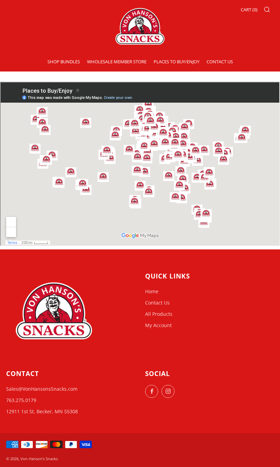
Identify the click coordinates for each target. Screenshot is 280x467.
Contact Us (220, 62)
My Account (158, 325)
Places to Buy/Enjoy (176, 62)
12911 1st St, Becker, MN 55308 (42, 411)
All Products (158, 314)
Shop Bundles (63, 62)
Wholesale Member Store (116, 62)
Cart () (249, 10)
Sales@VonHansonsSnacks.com (42, 389)
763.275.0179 (21, 400)
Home (151, 291)
